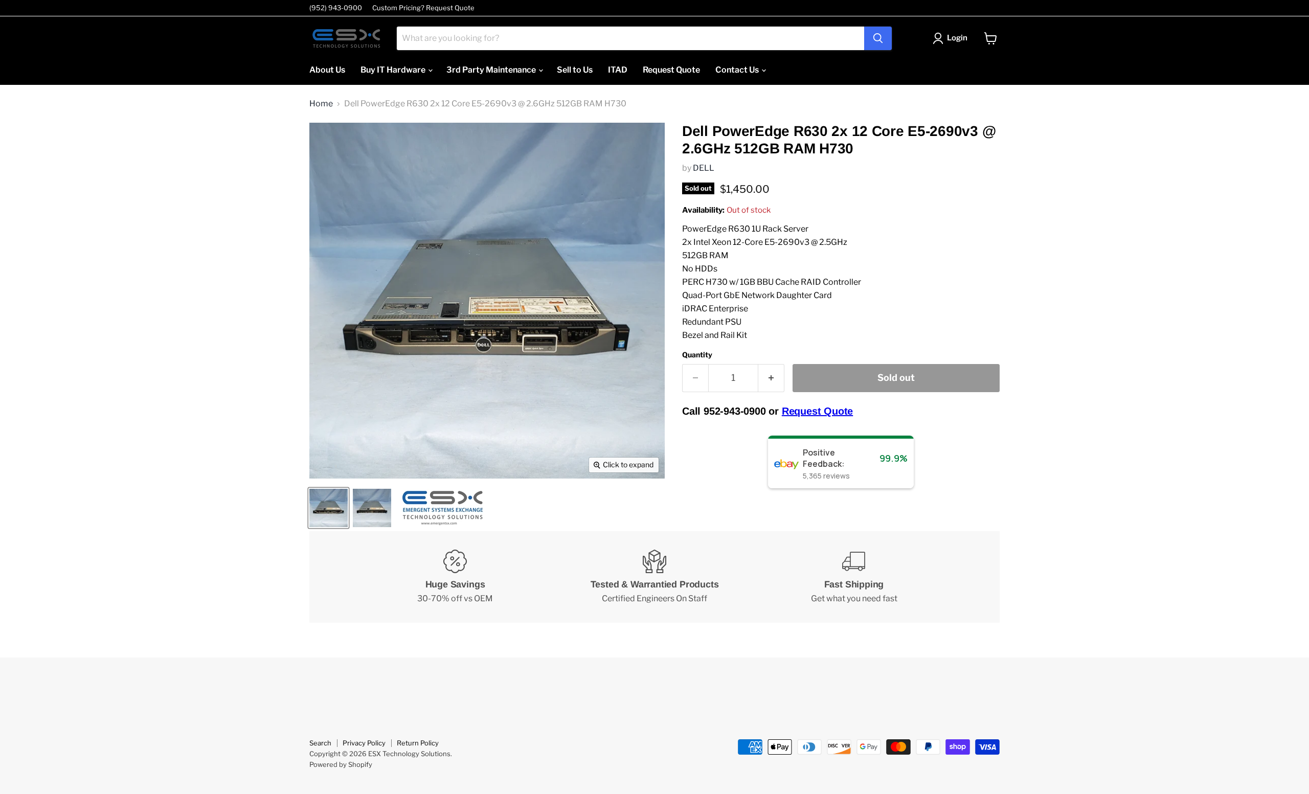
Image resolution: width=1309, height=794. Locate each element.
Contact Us (737, 70)
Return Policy (418, 743)
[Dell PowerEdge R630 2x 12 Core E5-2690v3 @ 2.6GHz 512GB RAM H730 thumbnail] (328, 508)
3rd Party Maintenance (491, 70)
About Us (327, 70)
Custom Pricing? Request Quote (423, 8)
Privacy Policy (364, 743)
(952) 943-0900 (335, 8)
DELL (703, 168)
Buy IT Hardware (393, 70)
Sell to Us (575, 70)
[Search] (878, 38)
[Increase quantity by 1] (771, 378)
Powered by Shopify (340, 764)
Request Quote (671, 70)
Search (320, 743)
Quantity (697, 355)
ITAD (617, 70)
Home (321, 103)
